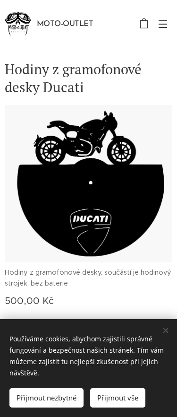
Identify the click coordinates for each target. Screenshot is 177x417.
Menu (162, 23)
